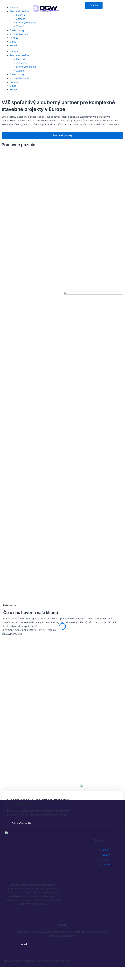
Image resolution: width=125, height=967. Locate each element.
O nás (13, 41)
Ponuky (14, 37)
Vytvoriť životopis (19, 34)
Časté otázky (17, 30)
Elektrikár (21, 15)
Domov (14, 7)
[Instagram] (18, 913)
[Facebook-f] (9, 913)
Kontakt (14, 45)
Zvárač (20, 26)
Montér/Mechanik (26, 22)
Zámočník (21, 18)
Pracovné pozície (19, 11)
